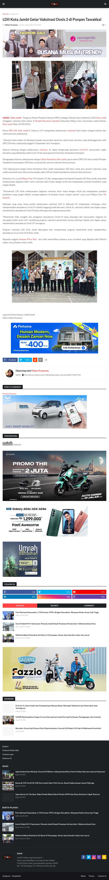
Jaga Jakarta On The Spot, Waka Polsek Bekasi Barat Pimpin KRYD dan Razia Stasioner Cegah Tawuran (57, 794)
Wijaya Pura (27, 178)
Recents (54, 606)
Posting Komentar (9, 394)
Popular (20, 606)
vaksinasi (71, 130)
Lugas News (14, 14)
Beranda (6, 14)
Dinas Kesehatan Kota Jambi (54, 159)
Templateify (16, 876)
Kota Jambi (16, 117)
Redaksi (5, 746)
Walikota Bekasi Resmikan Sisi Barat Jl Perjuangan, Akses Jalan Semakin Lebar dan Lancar (53, 635)
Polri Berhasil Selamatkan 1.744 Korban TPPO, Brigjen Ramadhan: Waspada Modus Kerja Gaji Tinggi (57, 612)
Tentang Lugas (8, 754)
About (83, 876)
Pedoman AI (7, 758)
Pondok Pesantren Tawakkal (47, 121)
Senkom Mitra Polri (28, 239)
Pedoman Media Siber (10, 750)
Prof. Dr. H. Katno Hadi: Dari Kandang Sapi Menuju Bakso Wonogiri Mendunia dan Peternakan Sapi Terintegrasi (56, 706)
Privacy (92, 876)
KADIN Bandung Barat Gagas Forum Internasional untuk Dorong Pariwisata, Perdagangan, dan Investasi (58, 717)
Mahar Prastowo (40, 370)
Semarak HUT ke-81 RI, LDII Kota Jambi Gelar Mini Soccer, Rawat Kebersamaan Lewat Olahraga (54, 783)
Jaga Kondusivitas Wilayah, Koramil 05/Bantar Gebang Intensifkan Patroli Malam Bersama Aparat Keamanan (60, 771)
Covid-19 (83, 149)
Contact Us (102, 876)
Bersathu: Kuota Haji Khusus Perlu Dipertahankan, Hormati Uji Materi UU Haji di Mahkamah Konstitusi (58, 728)
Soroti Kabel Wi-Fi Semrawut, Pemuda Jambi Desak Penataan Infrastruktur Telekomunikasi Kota (56, 624)
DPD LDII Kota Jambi (18, 130)
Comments (89, 606)
